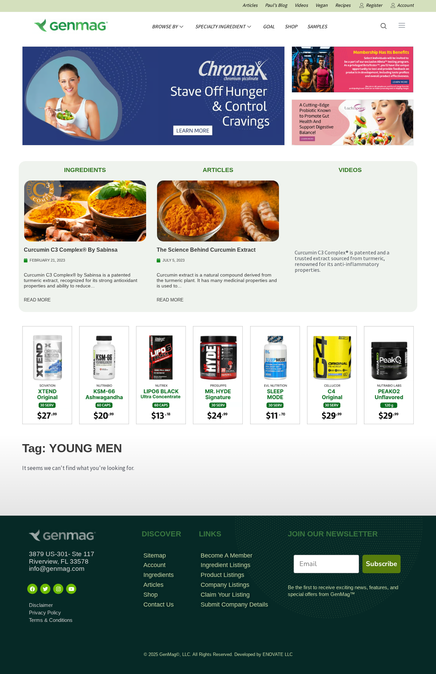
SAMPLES (317, 26)
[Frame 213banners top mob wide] (352, 122)
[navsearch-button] (383, 26)
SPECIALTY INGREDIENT (220, 26)
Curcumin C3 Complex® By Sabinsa (71, 250)
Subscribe (381, 563)
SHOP (291, 26)
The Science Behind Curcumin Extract (206, 250)
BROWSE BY (164, 26)
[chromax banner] (153, 95)
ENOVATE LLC (278, 654)
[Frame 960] (352, 69)
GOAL (269, 26)
